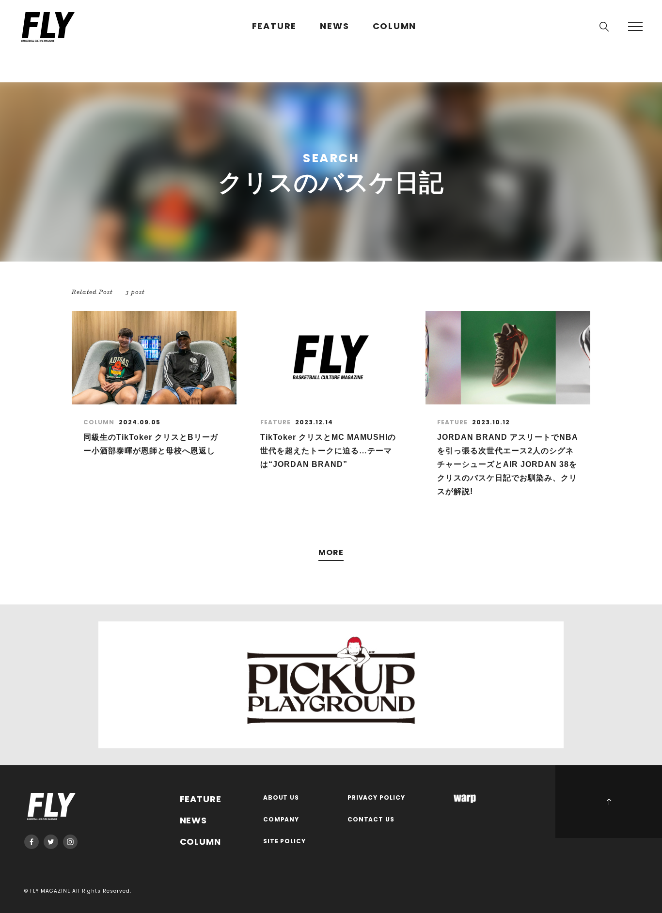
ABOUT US (281, 798)
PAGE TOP (608, 801)
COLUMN (395, 26)
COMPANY (281, 819)
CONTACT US (371, 819)
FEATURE (274, 26)
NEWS (334, 26)
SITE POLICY (284, 841)
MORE (331, 553)
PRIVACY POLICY (376, 798)
